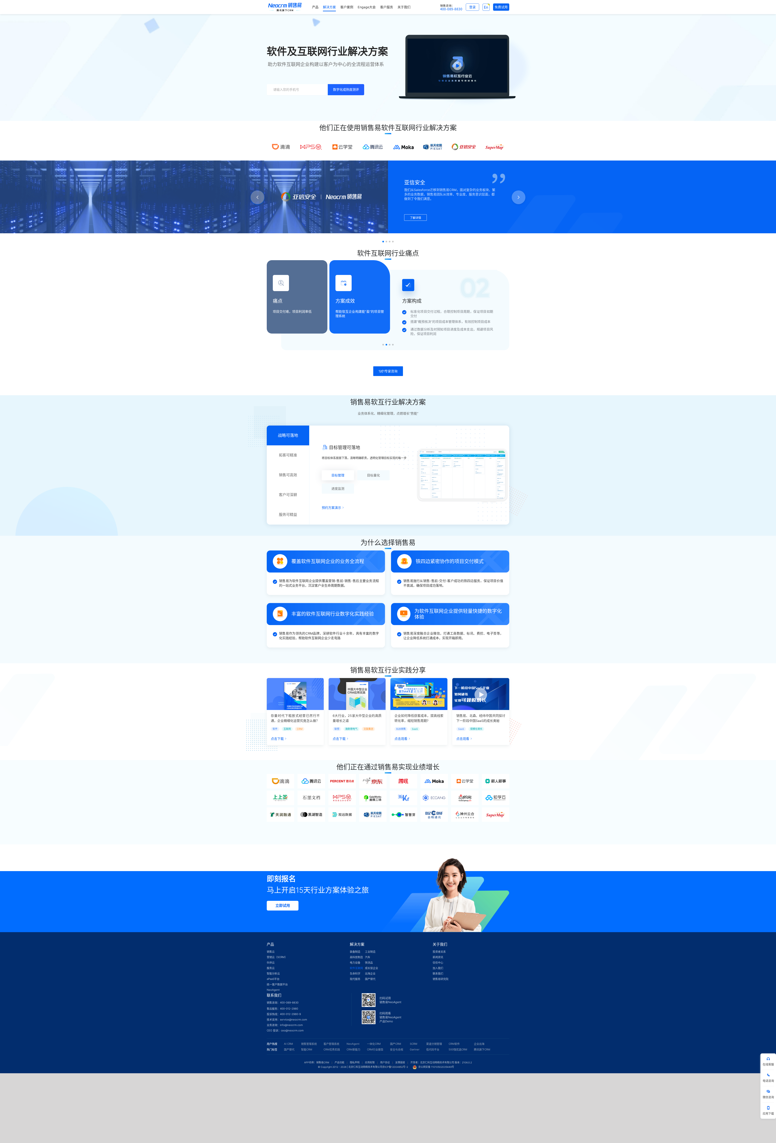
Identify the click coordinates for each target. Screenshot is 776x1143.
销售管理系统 (309, 1043)
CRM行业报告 (375, 1049)
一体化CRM (374, 1043)
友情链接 (400, 1062)
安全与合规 (396, 1049)
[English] (486, 7)
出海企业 (370, 973)
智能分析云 (273, 973)
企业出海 (479, 1043)
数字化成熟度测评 (346, 90)
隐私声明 (355, 1062)
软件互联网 (356, 968)
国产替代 (370, 978)
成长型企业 (371, 968)
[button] (383, 241)
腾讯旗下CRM (482, 1049)
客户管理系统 (331, 1043)
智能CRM (306, 1049)
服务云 (271, 968)
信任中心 (438, 962)
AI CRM (288, 1043)
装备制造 (355, 951)
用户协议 (385, 1062)
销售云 (271, 951)
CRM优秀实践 (332, 1049)
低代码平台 (432, 1049)
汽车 (367, 957)
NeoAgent (273, 989)
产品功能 (339, 1062)
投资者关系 (439, 951)
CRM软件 (454, 1043)
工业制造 (370, 951)
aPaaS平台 (273, 978)
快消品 (369, 962)
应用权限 (370, 1062)
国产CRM (395, 1043)
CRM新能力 (353, 1049)
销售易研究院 (440, 978)
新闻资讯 (438, 957)
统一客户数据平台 (277, 984)
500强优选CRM (458, 1049)
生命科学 (355, 973)
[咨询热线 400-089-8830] (451, 7)
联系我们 (438, 973)
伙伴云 (271, 962)
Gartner (415, 1049)
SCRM (413, 1043)
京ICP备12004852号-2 (395, 1066)
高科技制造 (356, 957)
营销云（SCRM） (277, 957)
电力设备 (355, 962)
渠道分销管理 (434, 1043)
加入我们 (438, 968)
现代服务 (355, 978)
